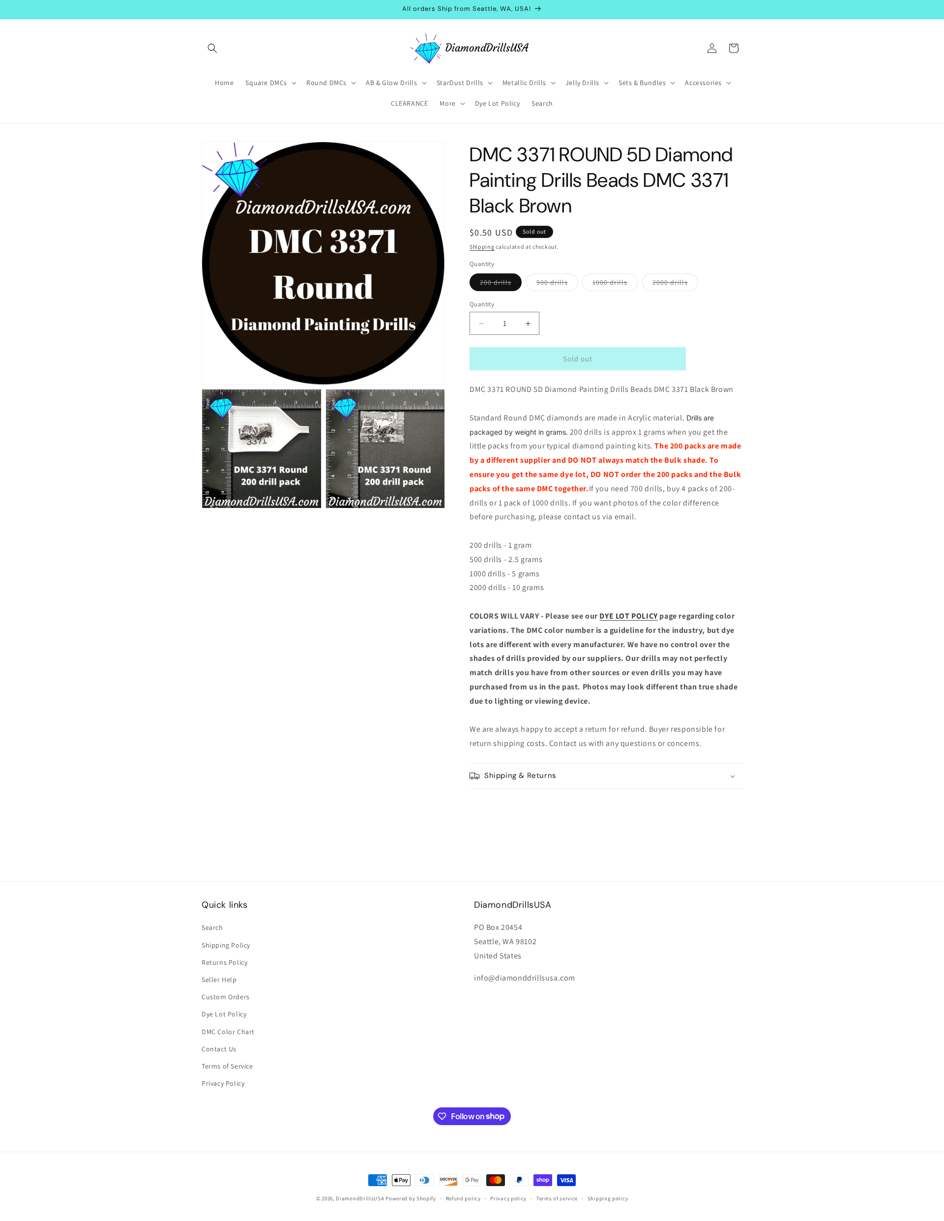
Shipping (482, 246)
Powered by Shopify (410, 1198)
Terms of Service (227, 1066)
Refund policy (463, 1197)
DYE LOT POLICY (628, 616)
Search (212, 927)
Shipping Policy (226, 945)
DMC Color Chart (228, 1031)
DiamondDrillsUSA (360, 1198)
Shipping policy (608, 1197)
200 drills (501, 284)
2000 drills (675, 284)
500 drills (557, 284)
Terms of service (557, 1197)
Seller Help (219, 979)
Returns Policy (224, 962)
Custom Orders (226, 996)
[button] (212, 48)
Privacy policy (508, 1197)
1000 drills (615, 284)
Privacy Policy (223, 1083)
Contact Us (219, 1048)
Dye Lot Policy (224, 1014)
